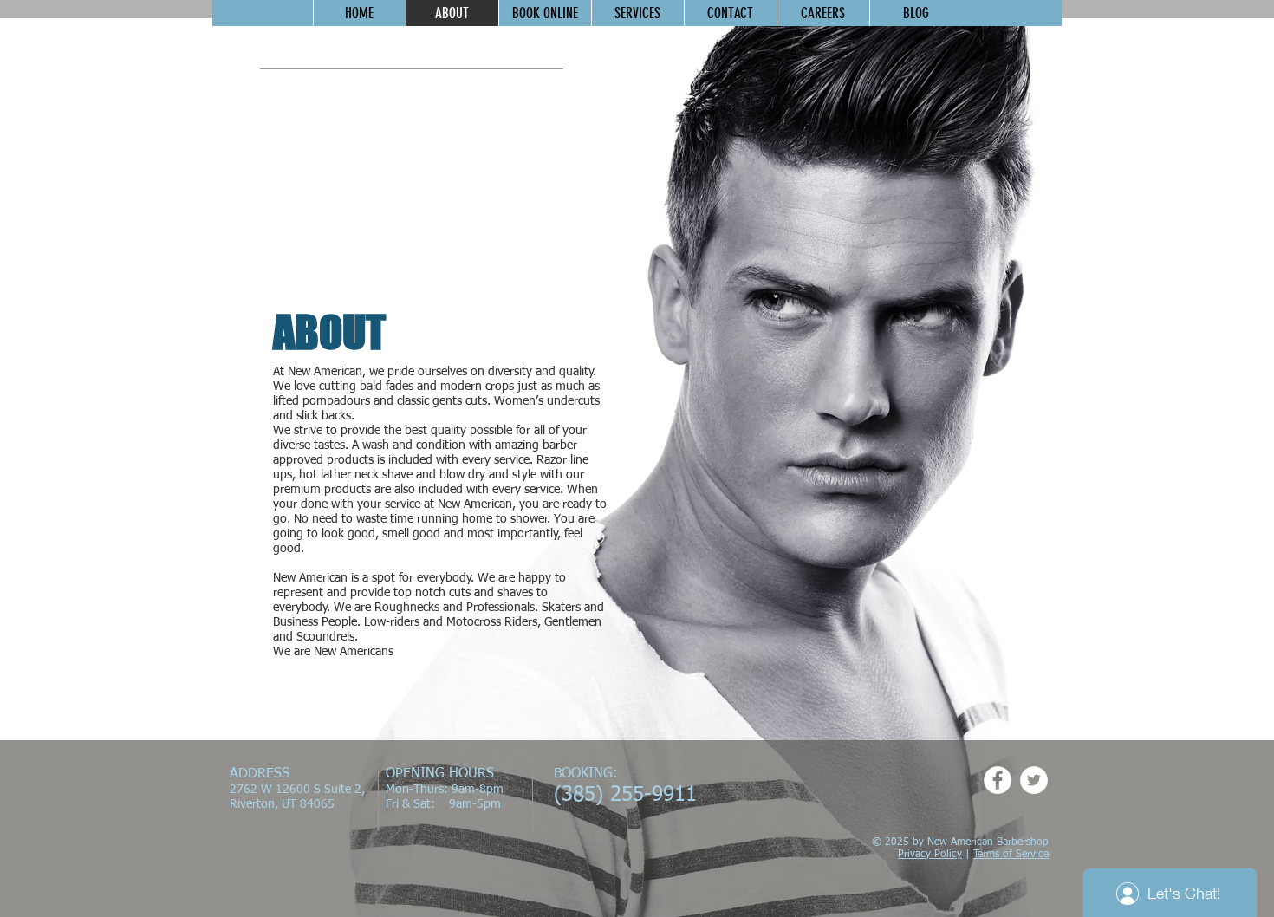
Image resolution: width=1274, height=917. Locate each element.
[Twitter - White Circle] (1034, 780)
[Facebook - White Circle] (997, 780)
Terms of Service (1011, 854)
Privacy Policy (930, 854)
